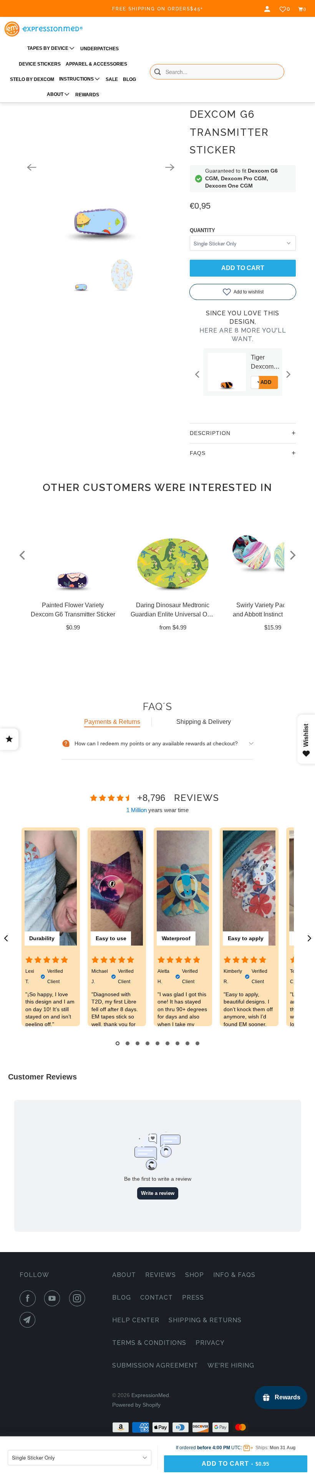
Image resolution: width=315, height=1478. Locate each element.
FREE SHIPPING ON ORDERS (157, 9)
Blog (121, 1297)
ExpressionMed (150, 1395)
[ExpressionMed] (43, 29)
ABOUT (56, 94)
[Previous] (31, 167)
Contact (156, 1297)
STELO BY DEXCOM (32, 79)
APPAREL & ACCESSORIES (96, 64)
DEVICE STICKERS (40, 64)
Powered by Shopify (136, 1405)
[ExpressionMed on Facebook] (29, 1298)
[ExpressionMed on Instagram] (78, 1298)
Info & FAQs (234, 1275)
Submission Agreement (155, 1365)
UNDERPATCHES (99, 48)
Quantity (202, 230)
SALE (112, 79)
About (124, 1275)
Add (246, 382)
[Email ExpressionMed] (29, 1320)
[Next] (169, 167)
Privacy (210, 1342)
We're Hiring (230, 1365)
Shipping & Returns (205, 1320)
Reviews (160, 1275)
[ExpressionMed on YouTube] (53, 1298)
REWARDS (87, 94)
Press (193, 1297)
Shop (194, 1275)
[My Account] (268, 9)
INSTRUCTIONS (77, 79)
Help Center (135, 1320)
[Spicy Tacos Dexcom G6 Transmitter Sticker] (100, 167)
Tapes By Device (48, 48)
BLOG (129, 79)
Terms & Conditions (149, 1342)
